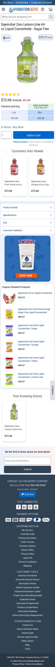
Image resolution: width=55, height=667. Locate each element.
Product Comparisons (27, 607)
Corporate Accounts (41, 2)
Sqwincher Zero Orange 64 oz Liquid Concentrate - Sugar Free (41, 183)
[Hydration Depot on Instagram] (30, 507)
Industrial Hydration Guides (27, 591)
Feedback (52, 390)
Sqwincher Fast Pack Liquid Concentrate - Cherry (31, 359)
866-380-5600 (38, 485)
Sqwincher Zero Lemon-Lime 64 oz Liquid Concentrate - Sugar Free (14, 428)
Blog (27, 645)
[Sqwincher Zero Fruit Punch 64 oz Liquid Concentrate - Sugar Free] (14, 168)
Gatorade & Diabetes (27, 611)
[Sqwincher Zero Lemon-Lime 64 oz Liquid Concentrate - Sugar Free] (14, 413)
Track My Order (27, 534)
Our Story (8, 2)
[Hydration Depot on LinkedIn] (24, 507)
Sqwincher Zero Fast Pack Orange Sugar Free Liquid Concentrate (34, 311)
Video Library (27, 641)
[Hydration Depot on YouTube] (36, 507)
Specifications (9, 215)
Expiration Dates (27, 599)
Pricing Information (27, 538)
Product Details (10, 207)
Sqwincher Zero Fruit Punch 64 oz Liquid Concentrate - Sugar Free (14, 183)
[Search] (50, 16)
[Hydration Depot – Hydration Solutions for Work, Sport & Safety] (23, 9)
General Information (27, 575)
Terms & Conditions (27, 562)
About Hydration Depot (27, 629)
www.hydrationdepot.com (33, 661)
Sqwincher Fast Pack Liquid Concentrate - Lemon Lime (31, 375)
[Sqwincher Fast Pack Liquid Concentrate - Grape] (9, 331)
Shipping (27, 566)
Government (22, 2)
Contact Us (27, 625)
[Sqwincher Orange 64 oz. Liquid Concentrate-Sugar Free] (41, 168)
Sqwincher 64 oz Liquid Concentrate (35, 293)
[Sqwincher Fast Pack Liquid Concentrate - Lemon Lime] (9, 379)
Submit (27, 469)
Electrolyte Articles (27, 583)
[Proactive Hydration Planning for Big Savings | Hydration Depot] (27, 259)
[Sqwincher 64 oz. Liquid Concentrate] (9, 298)
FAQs (27, 649)
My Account (27, 530)
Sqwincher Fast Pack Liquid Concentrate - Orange (31, 343)
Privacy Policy (27, 554)
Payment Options (27, 546)
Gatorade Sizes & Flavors (27, 579)
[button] (3, 10)
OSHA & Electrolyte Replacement (27, 615)
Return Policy (27, 550)
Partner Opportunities (27, 637)
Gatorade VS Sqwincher (27, 603)
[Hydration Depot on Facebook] (18, 507)
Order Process (27, 542)
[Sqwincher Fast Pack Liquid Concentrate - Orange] (9, 347)
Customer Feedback (12, 230)
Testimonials (27, 633)
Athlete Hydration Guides (27, 587)
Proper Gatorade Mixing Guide (27, 595)
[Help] (43, 10)
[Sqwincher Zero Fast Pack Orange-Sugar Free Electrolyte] (9, 314)
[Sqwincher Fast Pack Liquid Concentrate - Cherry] (9, 363)
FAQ (5, 223)
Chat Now (29, 494)
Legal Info (27, 558)
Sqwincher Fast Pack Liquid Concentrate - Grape (31, 327)
